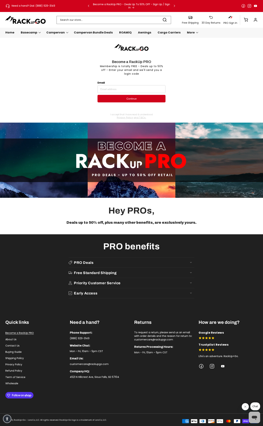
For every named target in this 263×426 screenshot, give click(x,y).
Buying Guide (13, 352)
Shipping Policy (14, 358)
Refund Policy (13, 370)
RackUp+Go (20, 419)
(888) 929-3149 (79, 338)
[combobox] (114, 20)
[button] (244, 20)
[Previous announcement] (88, 6)
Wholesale (11, 383)
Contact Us (12, 345)
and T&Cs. (140, 117)
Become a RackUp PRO (19, 333)
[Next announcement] (174, 6)
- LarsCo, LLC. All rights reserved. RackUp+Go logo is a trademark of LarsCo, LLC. (66, 419)
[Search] (165, 20)
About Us (10, 339)
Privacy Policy (125, 117)
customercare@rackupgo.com (89, 364)
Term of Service (15, 377)
